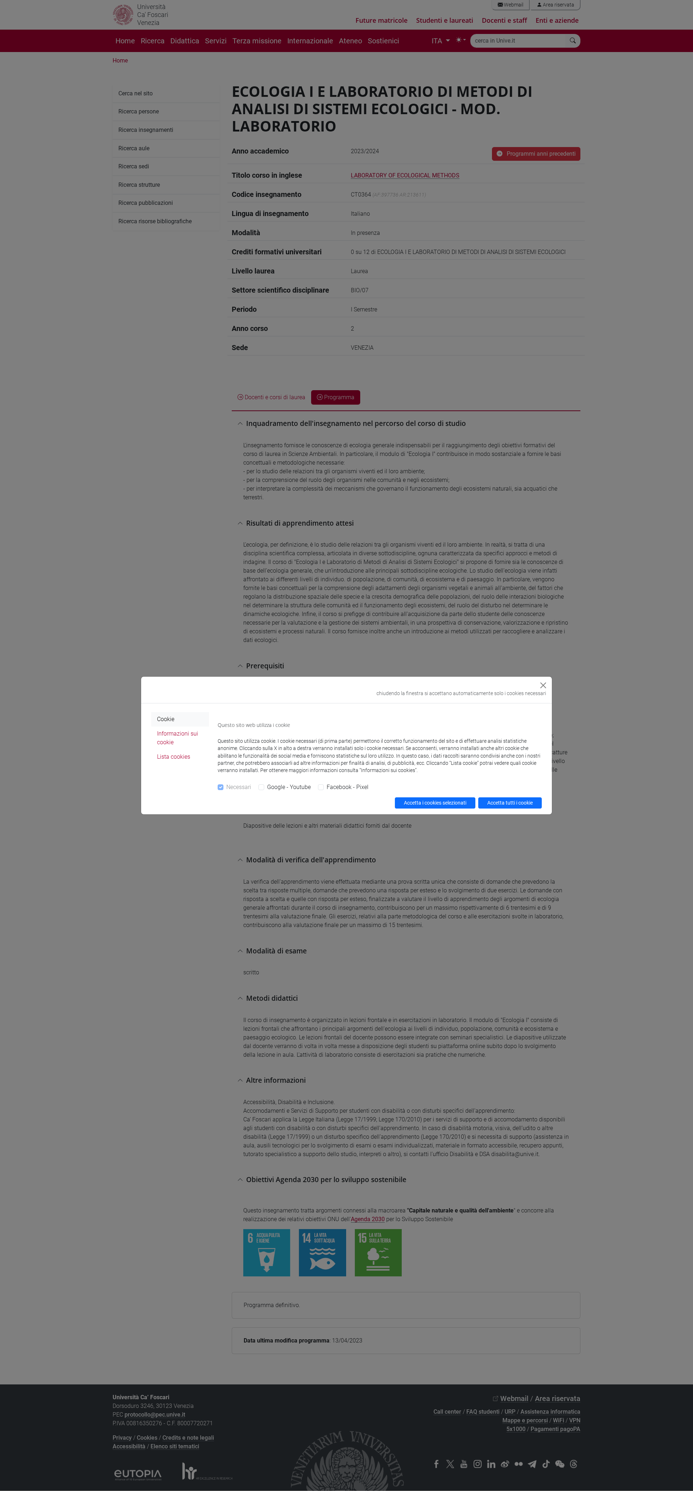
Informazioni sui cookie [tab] (177, 738)
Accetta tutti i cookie (510, 803)
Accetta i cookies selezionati (435, 803)
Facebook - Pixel (348, 787)
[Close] (543, 685)
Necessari (238, 787)
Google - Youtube (289, 787)
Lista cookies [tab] (173, 756)
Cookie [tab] (165, 719)
